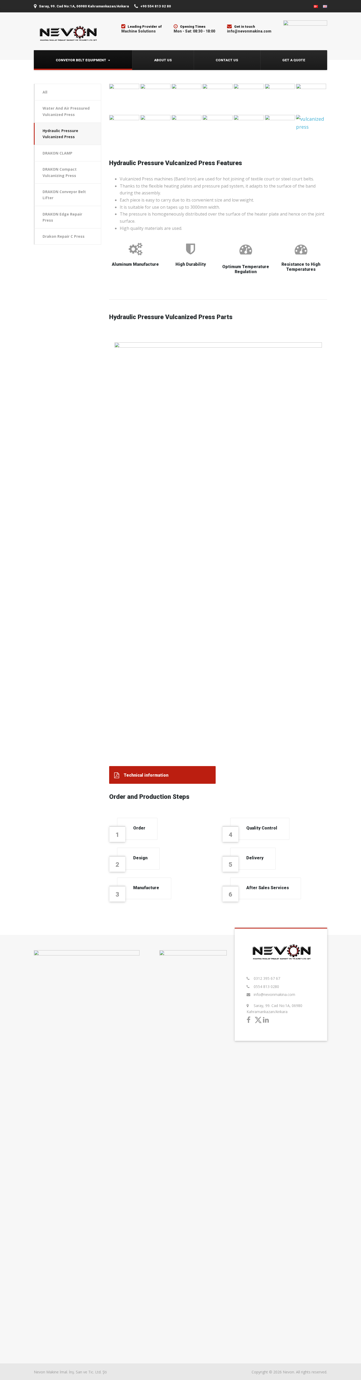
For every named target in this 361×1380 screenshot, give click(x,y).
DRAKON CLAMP (57, 153)
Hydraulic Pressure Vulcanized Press (60, 133)
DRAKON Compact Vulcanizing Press (60, 172)
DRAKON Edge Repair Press (62, 217)
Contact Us (227, 60)
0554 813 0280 (266, 986)
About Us (163, 60)
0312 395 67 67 (267, 978)
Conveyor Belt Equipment (81, 60)
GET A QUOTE (293, 60)
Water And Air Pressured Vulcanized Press (66, 111)
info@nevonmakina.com (274, 994)
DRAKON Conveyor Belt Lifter (64, 194)
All (45, 92)
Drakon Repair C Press (64, 236)
